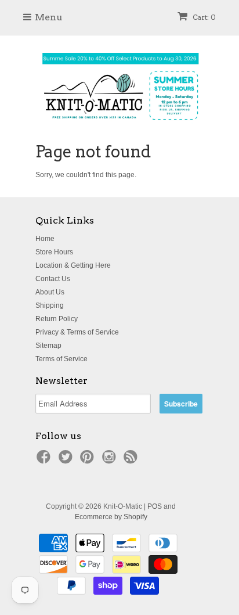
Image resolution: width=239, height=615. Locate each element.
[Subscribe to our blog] (132, 460)
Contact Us (52, 279)
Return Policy (56, 319)
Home (45, 239)
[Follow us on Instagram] (110, 460)
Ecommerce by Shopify (111, 517)
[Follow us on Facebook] (45, 460)
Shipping (49, 305)
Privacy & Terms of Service (77, 332)
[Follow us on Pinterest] (88, 460)
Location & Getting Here (73, 265)
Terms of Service (61, 359)
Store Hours (54, 252)
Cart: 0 (203, 17)
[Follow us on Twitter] (67, 460)
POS (154, 506)
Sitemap (48, 345)
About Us (49, 292)
